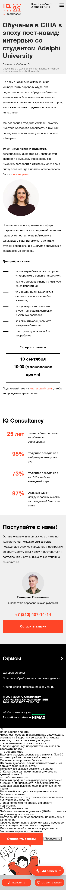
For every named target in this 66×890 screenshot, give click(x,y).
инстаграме (21, 174)
